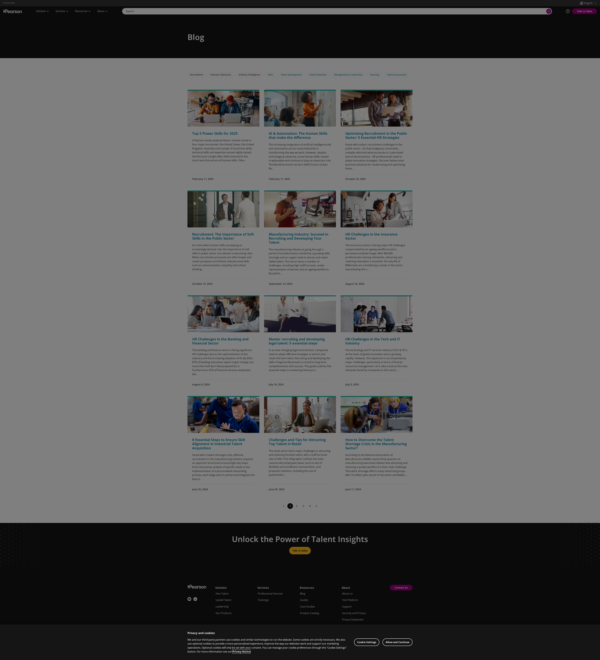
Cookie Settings (366, 642)
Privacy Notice (241, 651)
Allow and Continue (397, 642)
